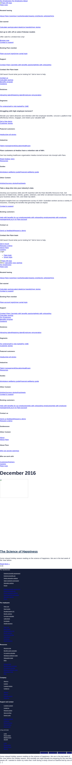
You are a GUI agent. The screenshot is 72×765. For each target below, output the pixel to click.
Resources (4, 161)
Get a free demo (6, 121)
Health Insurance (8, 623)
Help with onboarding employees (39, 217)
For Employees (6, 1)
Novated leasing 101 (30, 16)
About (25, 1)
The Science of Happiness (19, 551)
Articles (3, 183)
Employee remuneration (32, 95)
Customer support (8, 705)
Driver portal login (20, 54)
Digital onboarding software (11, 578)
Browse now (4, 40)
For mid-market (16, 106)
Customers (4, 462)
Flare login (8, 255)
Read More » (5, 564)
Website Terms (7, 737)
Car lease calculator (9, 616)
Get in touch (4, 244)
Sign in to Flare (7, 713)
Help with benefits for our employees (13, 217)
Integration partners (9, 583)
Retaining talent (17, 95)
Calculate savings (6, 27)
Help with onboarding (43, 65)
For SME (25, 106)
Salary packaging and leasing (11, 580)
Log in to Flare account (18, 219)
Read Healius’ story (7, 159)
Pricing (5, 585)
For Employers (17, 1)
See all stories (11, 135)
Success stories (11, 183)
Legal (5, 733)
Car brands (26, 27)
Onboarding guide (8, 658)
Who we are (4, 451)
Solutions (3, 84)
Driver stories (36, 27)
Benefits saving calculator (10, 651)
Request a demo (20, 231)
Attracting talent (6, 95)
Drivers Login (7, 715)
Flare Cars (4, 5)
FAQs (52, 16)
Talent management (7, 146)
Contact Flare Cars (7, 65)
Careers (3, 250)
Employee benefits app (9, 576)
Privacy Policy (7, 735)
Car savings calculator (9, 653)
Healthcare (26, 146)
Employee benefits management (12, 573)
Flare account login (7, 54)
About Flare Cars (6, 16)
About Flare (4, 248)
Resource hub (7, 648)
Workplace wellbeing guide (10, 172)
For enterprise (5, 106)
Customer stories (6, 123)
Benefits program (6, 82)
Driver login (8, 257)
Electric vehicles (44, 16)
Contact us (4, 78)
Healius (3, 135)
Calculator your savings (13, 263)
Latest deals (17, 27)
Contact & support (7, 42)
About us (6, 681)
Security (6, 739)
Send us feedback (7, 231)
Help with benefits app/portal (24, 65)
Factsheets (21, 183)
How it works (17, 16)
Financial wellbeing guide (29, 172)
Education (18, 146)
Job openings (14, 451)
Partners (11, 462)
